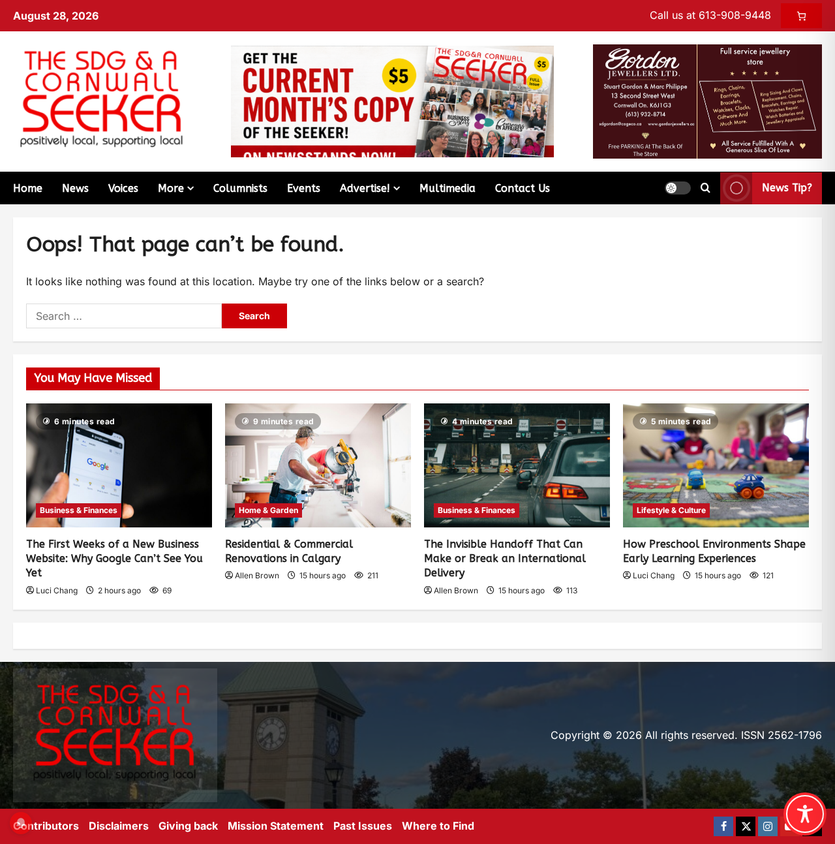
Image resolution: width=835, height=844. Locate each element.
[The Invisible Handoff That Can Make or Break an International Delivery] (517, 465)
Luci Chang (57, 590)
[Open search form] (705, 188)
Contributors (46, 825)
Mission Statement (276, 825)
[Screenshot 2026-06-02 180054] (707, 100)
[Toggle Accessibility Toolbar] (805, 814)
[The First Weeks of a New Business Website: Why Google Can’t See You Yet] (119, 465)
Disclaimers (119, 825)
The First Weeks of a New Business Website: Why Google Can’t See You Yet (114, 559)
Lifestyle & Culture (671, 510)
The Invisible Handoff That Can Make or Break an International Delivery (505, 559)
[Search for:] (124, 316)
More (171, 188)
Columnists (240, 188)
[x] (745, 826)
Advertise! (365, 188)
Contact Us (522, 188)
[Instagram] (768, 826)
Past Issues (362, 825)
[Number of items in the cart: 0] (801, 15)
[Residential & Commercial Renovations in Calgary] (318, 465)
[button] (678, 188)
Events (303, 188)
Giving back (188, 825)
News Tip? (787, 187)
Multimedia (447, 188)
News (75, 188)
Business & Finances (78, 510)
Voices (123, 188)
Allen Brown (257, 575)
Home (27, 188)
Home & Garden (268, 510)
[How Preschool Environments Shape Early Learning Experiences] (716, 465)
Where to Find (438, 825)
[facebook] (723, 826)
